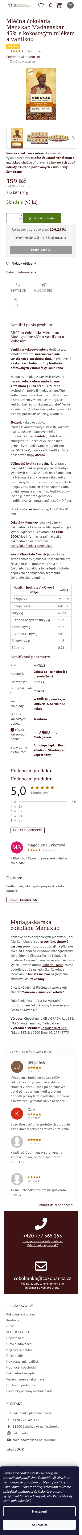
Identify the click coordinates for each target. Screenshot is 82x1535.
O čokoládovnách (19, 1344)
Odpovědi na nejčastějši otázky (42, 1241)
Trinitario (40, 719)
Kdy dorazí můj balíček (22, 1361)
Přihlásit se (41, 250)
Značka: (22, 61)
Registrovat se (57, 238)
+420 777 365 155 (42, 1235)
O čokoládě (14, 1355)
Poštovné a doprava (20, 1314)
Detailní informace (19, 272)
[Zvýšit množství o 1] (21, 215)
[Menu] (70, 5)
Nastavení (39, 1511)
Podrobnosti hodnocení (23, 57)
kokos (38, 708)
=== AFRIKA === (45, 732)
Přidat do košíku (44, 218)
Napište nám (15, 1338)
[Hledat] (50, 5)
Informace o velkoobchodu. (42, 1287)
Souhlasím (39, 1525)
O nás (10, 1326)
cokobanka (20, 1433)
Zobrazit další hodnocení (55, 1205)
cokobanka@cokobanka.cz (42, 1278)
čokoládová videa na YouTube (34, 1440)
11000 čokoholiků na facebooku (36, 1426)
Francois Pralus (52, 965)
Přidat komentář (23, 900)
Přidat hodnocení (27, 830)
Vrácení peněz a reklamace (25, 1379)
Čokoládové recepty (20, 1373)
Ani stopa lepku (45, 745)
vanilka (56, 699)
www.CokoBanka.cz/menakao (32, 545)
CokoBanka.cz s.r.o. (54, 1028)
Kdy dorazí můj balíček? (42, 1245)
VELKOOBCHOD (17, 1332)
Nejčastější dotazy (19, 1350)
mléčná (39, 691)
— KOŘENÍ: (41, 699)
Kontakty (12, 1320)
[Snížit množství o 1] (21, 220)
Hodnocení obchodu (21, 1367)
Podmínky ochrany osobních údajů (30, 1391)
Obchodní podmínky (21, 1385)
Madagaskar (42, 737)
